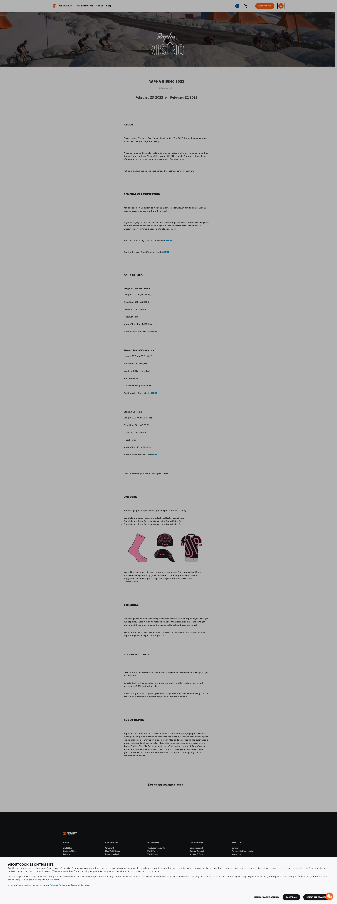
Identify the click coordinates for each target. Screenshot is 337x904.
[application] (329, 896)
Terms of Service (80, 885)
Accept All (291, 897)
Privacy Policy (58, 885)
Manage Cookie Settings (266, 897)
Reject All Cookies (316, 897)
